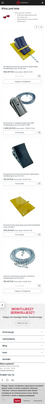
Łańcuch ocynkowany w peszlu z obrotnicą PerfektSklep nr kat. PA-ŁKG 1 (18, 277)
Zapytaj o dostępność (22, 81)
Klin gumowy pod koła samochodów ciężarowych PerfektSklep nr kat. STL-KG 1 (21, 175)
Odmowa (26, 401)
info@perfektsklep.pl (7, 370)
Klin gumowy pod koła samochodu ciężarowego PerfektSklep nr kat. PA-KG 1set (20, 67)
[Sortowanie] (41, 27)
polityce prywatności (27, 395)
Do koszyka (19, 132)
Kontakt (6, 359)
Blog (5, 345)
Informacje (8, 332)
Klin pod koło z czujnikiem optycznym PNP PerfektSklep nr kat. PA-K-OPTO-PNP (18, 124)
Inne (5, 352)
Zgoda (17, 401)
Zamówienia (9, 339)
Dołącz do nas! (22, 323)
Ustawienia (38, 401)
